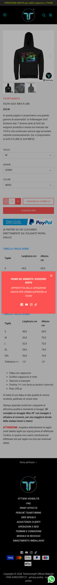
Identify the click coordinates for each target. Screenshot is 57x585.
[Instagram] (31, 304)
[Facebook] (22, 304)
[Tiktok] (36, 304)
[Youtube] (26, 304)
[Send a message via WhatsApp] (51, 579)
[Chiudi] (51, 275)
